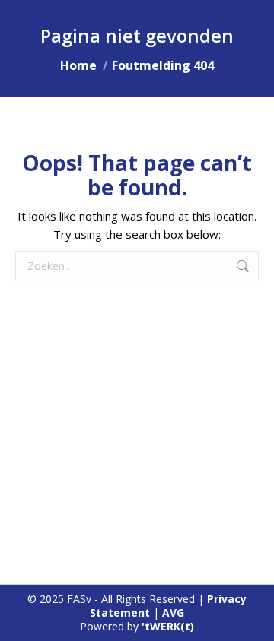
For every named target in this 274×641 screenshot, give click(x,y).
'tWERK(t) (168, 626)
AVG (173, 612)
